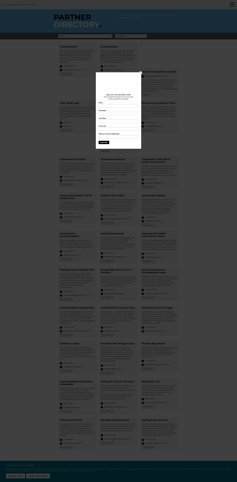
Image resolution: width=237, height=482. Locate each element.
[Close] (140, 72)
